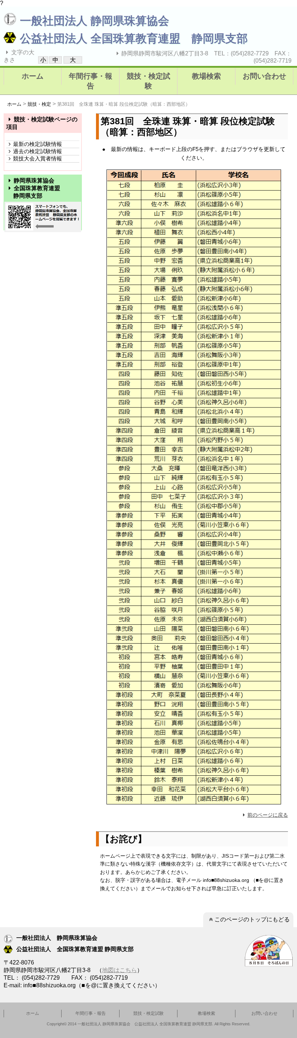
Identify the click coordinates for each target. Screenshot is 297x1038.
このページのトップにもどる (252, 919)
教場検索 (206, 76)
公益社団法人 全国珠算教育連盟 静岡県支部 (134, 38)
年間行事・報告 (90, 81)
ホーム (32, 76)
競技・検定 (39, 104)
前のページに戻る (267, 815)
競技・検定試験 (148, 81)
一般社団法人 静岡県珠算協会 (94, 20)
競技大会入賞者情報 (37, 158)
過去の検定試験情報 (37, 151)
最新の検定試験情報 (37, 144)
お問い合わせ (264, 76)
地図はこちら (119, 970)
